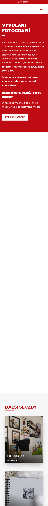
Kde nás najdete (15, 117)
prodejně (7, 81)
